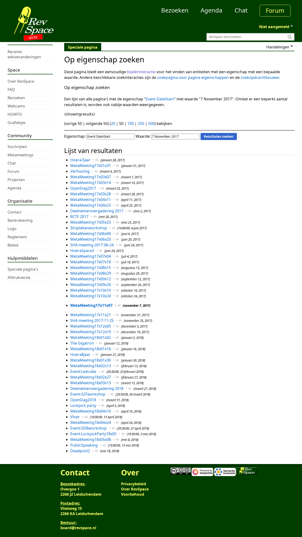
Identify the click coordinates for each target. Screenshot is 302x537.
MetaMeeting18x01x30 (90, 360)
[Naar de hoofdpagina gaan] (43, 21)
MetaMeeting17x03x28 (90, 193)
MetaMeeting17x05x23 (90, 222)
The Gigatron (82, 343)
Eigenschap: (75, 136)
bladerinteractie (141, 71)
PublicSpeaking (84, 445)
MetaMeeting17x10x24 (90, 295)
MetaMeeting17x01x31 (90, 165)
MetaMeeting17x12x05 (90, 326)
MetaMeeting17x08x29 (90, 273)
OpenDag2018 (83, 399)
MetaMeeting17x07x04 (90, 256)
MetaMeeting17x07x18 (90, 261)
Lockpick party (83, 405)
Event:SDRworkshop (88, 428)
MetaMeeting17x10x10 (90, 290)
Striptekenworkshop (88, 227)
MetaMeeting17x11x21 (90, 314)
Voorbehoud (132, 494)
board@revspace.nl (78, 527)
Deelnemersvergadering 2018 (96, 388)
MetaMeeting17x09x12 (90, 278)
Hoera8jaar (80, 354)
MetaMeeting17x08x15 (90, 267)
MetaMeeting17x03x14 (90, 182)
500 (151, 123)
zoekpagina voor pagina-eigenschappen (193, 77)
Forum (275, 10)
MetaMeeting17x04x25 (90, 205)
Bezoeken (175, 10)
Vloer (75, 416)
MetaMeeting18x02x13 (90, 365)
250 (141, 123)
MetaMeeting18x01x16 (90, 348)
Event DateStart (160, 99)
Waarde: (143, 136)
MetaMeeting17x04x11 (90, 199)
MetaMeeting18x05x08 (90, 439)
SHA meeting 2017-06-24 (92, 244)
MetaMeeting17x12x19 (90, 331)
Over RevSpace (135, 489)
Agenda (211, 10)
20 (113, 123)
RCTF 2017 (79, 216)
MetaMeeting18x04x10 (90, 411)
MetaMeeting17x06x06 (90, 233)
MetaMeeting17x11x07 (91, 305)
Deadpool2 (80, 450)
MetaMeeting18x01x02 (90, 337)
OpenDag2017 (83, 188)
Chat (241, 10)
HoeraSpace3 (82, 250)
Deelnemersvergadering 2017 (96, 210)
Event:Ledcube (83, 371)
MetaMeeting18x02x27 (90, 377)
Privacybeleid (133, 483)
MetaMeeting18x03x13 (90, 382)
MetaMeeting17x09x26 (90, 284)
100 (130, 123)
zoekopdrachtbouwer (260, 77)
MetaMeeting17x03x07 (90, 176)
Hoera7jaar (80, 159)
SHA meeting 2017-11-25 (92, 320)
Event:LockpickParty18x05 (93, 433)
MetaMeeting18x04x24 (90, 422)
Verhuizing (80, 171)
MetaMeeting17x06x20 (90, 239)
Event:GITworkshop (87, 394)
